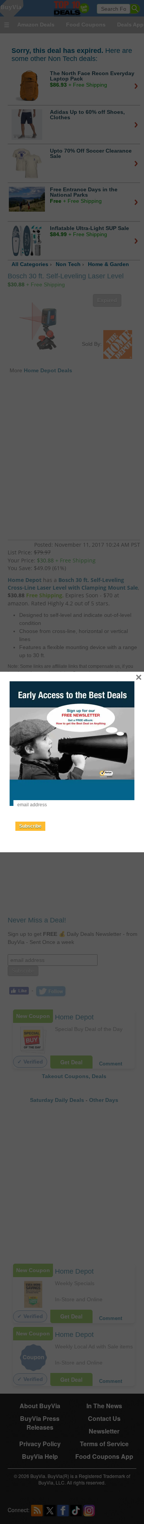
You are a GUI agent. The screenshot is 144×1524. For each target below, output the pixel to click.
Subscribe (30, 826)
